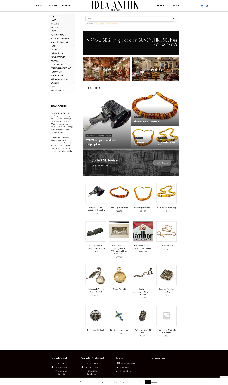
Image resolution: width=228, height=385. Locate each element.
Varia (53, 86)
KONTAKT (66, 5)
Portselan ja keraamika (61, 68)
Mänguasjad (57, 53)
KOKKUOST (162, 5)
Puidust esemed (57, 75)
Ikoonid (54, 27)
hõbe (107, 23)
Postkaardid (56, 72)
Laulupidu (55, 49)
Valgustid (55, 83)
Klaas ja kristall (57, 35)
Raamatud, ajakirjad (59, 79)
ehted (96, 23)
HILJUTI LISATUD (95, 88)
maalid (102, 23)
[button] (162, 163)
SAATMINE (178, 5)
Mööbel (54, 61)
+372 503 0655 (126, 367)
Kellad (53, 31)
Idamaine (55, 24)
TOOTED (40, 5)
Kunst (53, 46)
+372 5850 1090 (61, 367)
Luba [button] (147, 382)
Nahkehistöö (57, 64)
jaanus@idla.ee (125, 371)
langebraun (114, 23)
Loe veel (154, 381)
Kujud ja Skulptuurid (60, 42)
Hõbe (53, 20)
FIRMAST (53, 5)
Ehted (53, 16)
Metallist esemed (58, 57)
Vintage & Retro (58, 90)
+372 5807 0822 (91, 367)
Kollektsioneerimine (60, 38)
